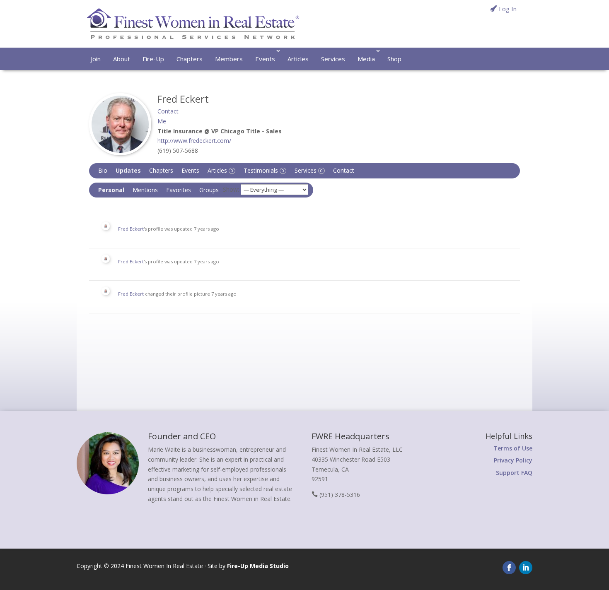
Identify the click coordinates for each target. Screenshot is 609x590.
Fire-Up (153, 59)
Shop (394, 59)
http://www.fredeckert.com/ (194, 140)
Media (366, 59)
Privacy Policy (513, 460)
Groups (209, 190)
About (121, 59)
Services (333, 59)
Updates (128, 170)
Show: (231, 189)
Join (96, 59)
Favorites (178, 190)
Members (229, 59)
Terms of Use (512, 448)
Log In (508, 9)
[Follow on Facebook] (509, 567)
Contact (343, 170)
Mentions (145, 190)
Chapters (189, 59)
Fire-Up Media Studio (258, 566)
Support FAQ (514, 473)
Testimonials (264, 170)
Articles (298, 59)
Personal (111, 190)
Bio (102, 170)
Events (265, 59)
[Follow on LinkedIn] (525, 567)
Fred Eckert (131, 229)
